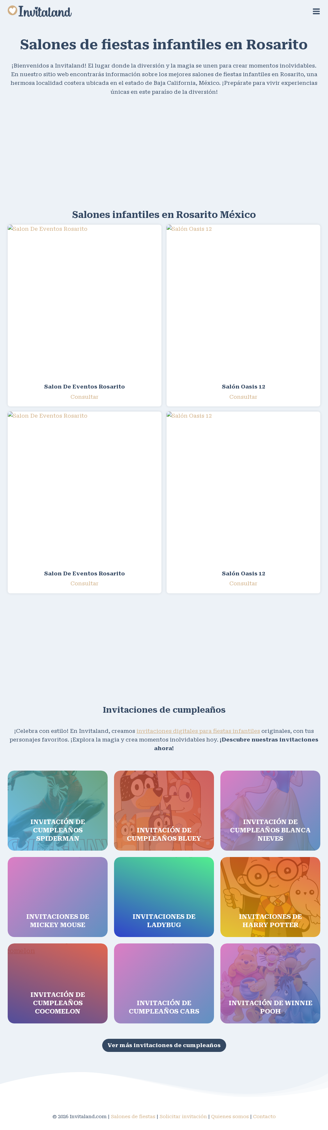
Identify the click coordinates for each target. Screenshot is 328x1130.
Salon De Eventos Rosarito (84, 386)
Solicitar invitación (183, 1116)
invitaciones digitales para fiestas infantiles (198, 731)
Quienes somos (230, 1116)
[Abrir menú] (316, 11)
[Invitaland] (40, 11)
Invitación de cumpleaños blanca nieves (270, 830)
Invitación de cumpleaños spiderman (57, 830)
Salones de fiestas (133, 1116)
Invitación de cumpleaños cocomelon (57, 1003)
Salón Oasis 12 (243, 386)
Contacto (264, 1116)
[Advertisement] (164, 151)
